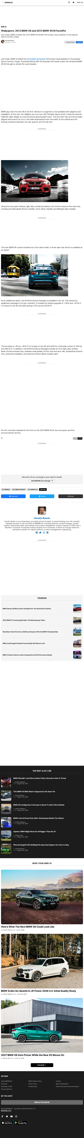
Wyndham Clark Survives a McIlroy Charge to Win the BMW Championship (30, 632)
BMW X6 (4, 27)
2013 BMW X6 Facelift (18, 489)
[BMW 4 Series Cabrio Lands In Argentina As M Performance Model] (77, 652)
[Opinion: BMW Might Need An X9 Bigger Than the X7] (6, 831)
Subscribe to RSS (6, 1086)
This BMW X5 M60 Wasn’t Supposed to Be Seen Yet (34, 792)
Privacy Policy (32, 1086)
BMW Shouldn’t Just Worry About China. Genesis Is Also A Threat (39, 778)
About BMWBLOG (6, 1081)
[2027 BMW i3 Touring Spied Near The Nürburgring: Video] (77, 617)
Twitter (42, 496)
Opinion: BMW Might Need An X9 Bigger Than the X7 (34, 831)
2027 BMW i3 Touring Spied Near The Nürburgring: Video (24, 620)
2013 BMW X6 (6, 489)
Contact (58, 1081)
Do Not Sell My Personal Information (67, 1086)
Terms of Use (32, 1084)
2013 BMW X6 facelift (36, 59)
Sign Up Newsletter (62, 1084)
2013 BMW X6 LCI (33, 489)
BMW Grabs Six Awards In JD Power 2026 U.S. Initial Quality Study (38, 990)
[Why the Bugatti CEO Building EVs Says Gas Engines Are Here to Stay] (6, 845)
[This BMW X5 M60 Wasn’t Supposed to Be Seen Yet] (6, 792)
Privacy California (6, 1089)
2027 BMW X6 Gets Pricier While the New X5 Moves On (32, 1055)
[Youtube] (12, 1117)
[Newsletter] (73, 2)
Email (72, 496)
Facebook (14, 496)
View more (41, 1065)
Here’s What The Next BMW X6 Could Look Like (27, 926)
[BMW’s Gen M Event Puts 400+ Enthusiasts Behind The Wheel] (6, 818)
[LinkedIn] (47, 532)
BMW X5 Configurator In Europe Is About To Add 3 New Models (38, 805)
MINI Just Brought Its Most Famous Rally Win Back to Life (24, 643)
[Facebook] (36, 532)
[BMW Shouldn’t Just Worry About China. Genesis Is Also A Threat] (6, 778)
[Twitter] (40, 532)
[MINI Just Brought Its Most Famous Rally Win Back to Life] (77, 640)
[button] (80, 437)
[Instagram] (44, 532)
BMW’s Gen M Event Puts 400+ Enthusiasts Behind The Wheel (38, 818)
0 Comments (79, 42)
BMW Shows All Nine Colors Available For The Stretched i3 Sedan (27, 609)
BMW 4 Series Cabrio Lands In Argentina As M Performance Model (27, 655)
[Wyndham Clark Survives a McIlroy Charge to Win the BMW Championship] (77, 629)
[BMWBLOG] (42, 1111)
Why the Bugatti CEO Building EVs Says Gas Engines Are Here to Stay (41, 845)
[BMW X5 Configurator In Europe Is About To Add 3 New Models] (6, 805)
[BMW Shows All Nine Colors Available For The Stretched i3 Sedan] (77, 605)
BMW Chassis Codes (35, 1081)
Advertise (4, 1084)
